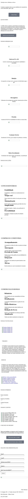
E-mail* (2, 458)
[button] (14, 333)
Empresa (2, 466)
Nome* (2, 454)
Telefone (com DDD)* (5, 462)
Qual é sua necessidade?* (6, 470)
